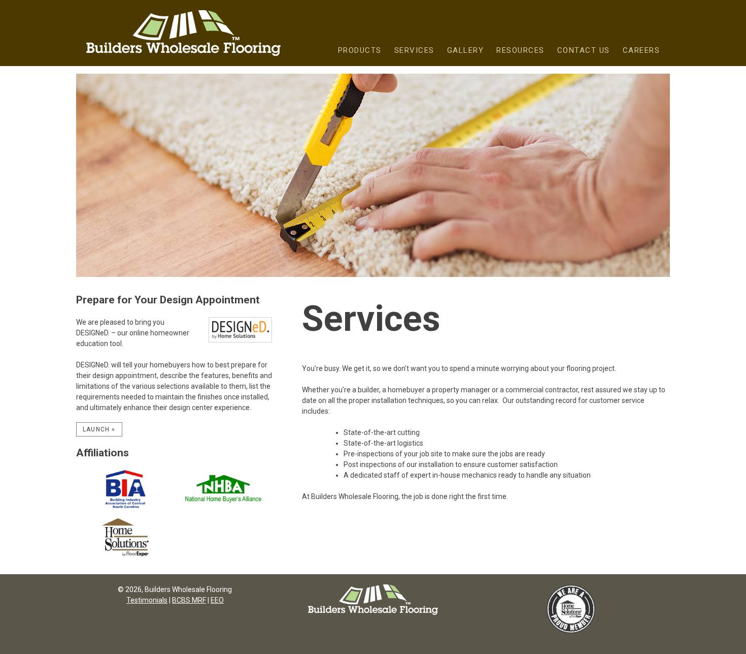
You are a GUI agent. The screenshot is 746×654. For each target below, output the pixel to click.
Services (414, 50)
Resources (520, 50)
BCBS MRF (189, 600)
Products (360, 50)
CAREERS (641, 50)
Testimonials (146, 600)
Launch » (99, 429)
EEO (217, 600)
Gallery (465, 50)
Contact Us (583, 50)
